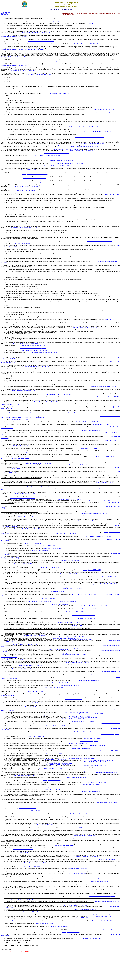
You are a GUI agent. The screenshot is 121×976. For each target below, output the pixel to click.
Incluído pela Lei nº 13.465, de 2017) (78, 743)
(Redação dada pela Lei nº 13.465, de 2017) (60, 93)
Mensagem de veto (5, 12)
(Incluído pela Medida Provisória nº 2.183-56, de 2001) (14, 36)
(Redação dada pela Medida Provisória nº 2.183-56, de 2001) (35, 32)
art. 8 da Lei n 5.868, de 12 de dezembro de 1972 (84, 594)
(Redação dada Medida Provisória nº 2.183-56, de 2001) (85, 327)
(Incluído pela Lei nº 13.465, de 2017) (32, 182)
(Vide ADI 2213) (40, 49)
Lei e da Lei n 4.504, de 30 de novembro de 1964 (104, 141)
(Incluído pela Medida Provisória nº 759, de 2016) (34, 178)
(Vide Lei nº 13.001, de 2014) (52, 412)
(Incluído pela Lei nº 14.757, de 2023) (21, 243)
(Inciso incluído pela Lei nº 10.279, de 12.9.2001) (34, 635)
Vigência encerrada (39, 417)
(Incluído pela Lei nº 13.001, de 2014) (21, 419)
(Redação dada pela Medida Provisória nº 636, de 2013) (69, 499)
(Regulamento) (90, 23)
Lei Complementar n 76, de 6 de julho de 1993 (66, 149)
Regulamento (4, 13)
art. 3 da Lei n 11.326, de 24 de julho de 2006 (40, 601)
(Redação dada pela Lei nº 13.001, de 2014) (77, 464)
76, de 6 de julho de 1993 (71, 145)
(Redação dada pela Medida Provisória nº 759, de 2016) (84, 146)
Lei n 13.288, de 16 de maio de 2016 (58, 838)
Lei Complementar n (59, 145)
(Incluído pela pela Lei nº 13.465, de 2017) (100, 112)
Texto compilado (4, 14)
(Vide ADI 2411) (31, 49)
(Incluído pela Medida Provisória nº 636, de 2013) (87, 421)
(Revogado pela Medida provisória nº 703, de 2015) (18, 417)
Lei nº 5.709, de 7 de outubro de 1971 (78, 868)
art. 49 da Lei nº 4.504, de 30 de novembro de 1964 (99, 241)
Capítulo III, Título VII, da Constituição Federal (59, 21)
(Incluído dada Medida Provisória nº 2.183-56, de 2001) (35, 345)
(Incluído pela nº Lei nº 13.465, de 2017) (26, 190)
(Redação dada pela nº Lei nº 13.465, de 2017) (104, 109)
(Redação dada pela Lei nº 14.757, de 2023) (106, 802)
